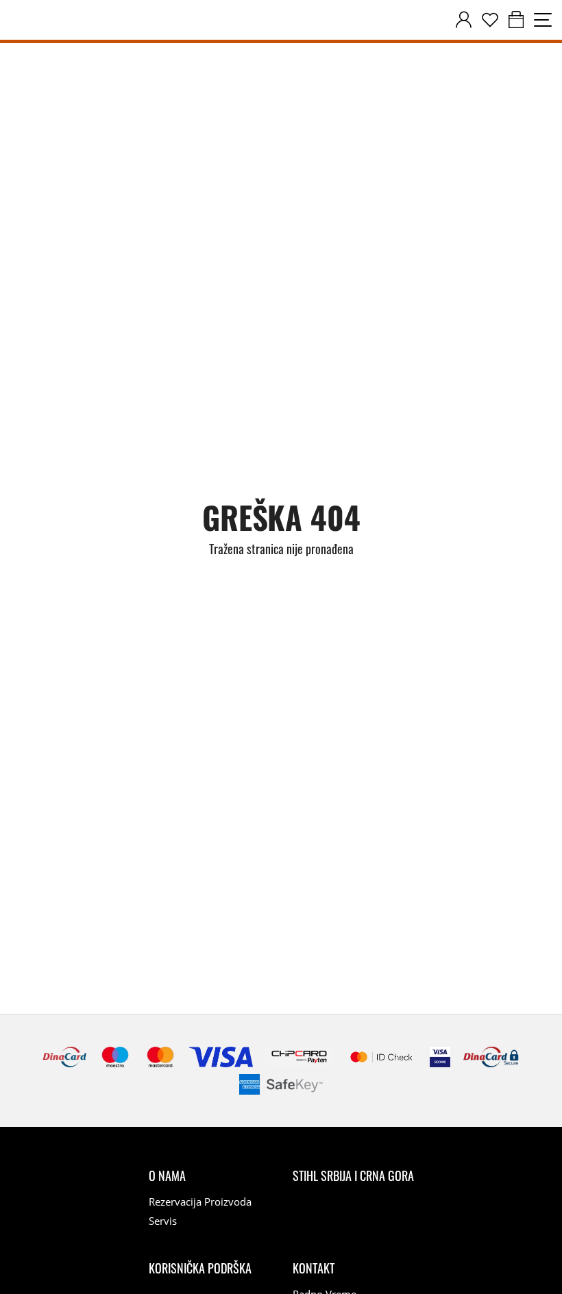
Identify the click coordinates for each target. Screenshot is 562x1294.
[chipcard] (299, 1057)
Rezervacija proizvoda (200, 1201)
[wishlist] (490, 20)
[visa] (440, 1057)
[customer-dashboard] (464, 20)
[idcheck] (381, 1057)
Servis (163, 1221)
